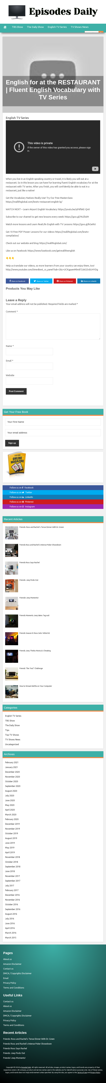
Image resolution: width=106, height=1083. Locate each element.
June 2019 (10, 843)
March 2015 (10, 937)
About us (7, 959)
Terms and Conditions (13, 987)
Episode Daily (26, 1067)
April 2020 (10, 810)
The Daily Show (35, 26)
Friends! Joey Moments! (14, 1058)
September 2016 (12, 909)
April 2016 (10, 928)
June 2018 (10, 871)
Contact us (8, 969)
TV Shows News (80, 26)
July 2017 (9, 885)
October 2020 (11, 781)
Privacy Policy (9, 983)
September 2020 (12, 786)
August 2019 (11, 838)
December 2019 (12, 824)
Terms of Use (82, 1072)
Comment (12, 311)
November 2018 (12, 857)
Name (10, 346)
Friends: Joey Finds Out (14, 1053)
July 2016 (9, 918)
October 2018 (11, 862)
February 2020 (11, 819)
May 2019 (9, 847)
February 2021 (11, 762)
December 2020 (12, 772)
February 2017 (11, 890)
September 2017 (12, 881)
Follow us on (21, 487)
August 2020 (11, 791)
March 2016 (10, 933)
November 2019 (12, 829)
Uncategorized (12, 744)
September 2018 (12, 866)
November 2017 (12, 876)
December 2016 (12, 895)
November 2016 (12, 900)
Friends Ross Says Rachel (15, 1048)
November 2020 (12, 777)
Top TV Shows (12, 735)
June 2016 (10, 923)
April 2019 (10, 852)
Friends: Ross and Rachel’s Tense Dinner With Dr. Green (29, 1039)
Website (10, 375)
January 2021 (11, 767)
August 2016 (11, 914)
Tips (7, 730)
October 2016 (11, 904)
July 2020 (9, 795)
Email (9, 360)
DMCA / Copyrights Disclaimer (17, 973)
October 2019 (11, 833)
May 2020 (9, 805)
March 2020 (10, 814)
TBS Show (17, 26)
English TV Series (57, 26)
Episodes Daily (63, 11)
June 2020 (10, 800)
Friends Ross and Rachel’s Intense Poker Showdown (27, 1044)
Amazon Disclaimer (12, 964)
